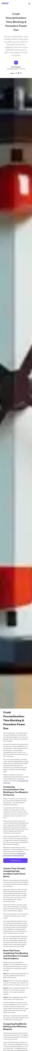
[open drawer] (29, 3)
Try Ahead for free (15, 860)
